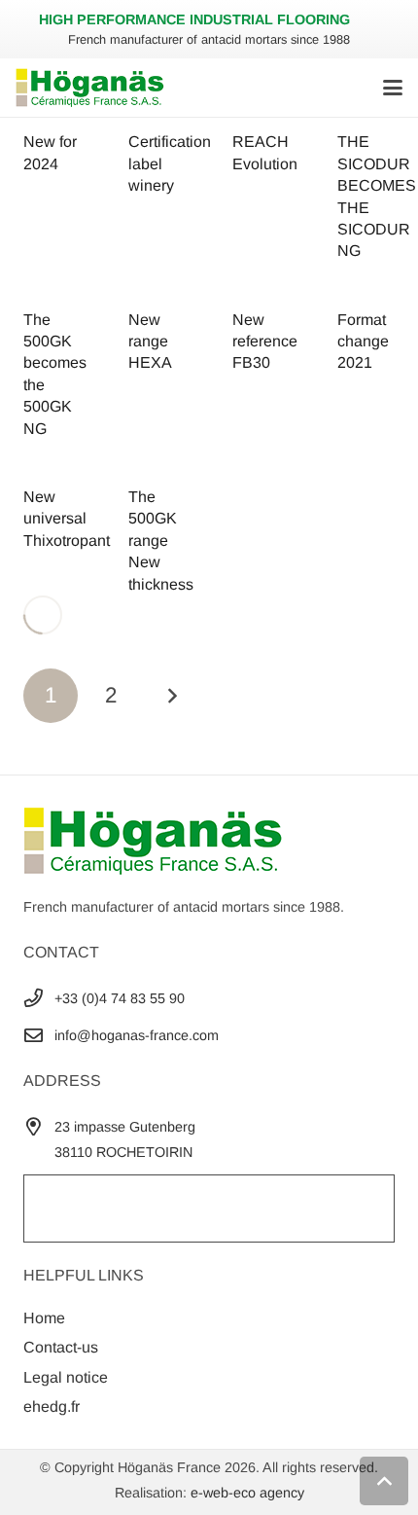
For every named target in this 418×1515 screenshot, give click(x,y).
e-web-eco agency (247, 1492)
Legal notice (65, 1377)
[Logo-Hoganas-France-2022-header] (90, 87)
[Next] (172, 695)
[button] (392, 87)
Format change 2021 (363, 341)
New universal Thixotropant (66, 518)
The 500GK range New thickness (160, 540)
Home (44, 1318)
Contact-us (60, 1347)
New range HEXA (150, 341)
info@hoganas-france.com (136, 1035)
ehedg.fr (51, 1406)
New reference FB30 (264, 341)
